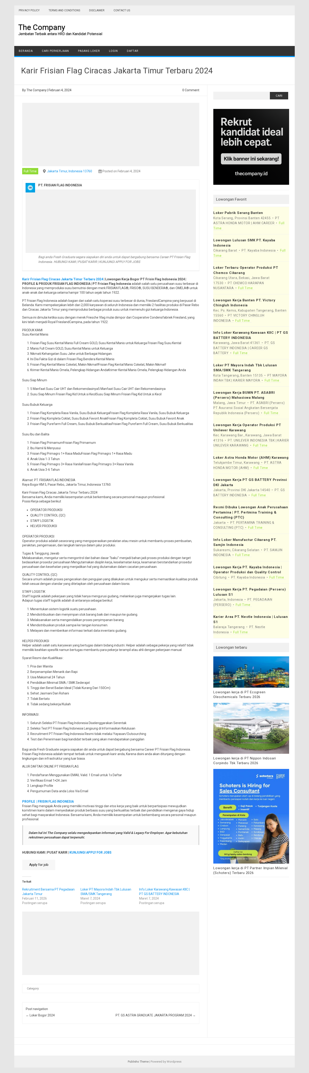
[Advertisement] (111, 134)
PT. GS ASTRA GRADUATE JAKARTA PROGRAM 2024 (156, 1015)
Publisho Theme (138, 1061)
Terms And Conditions (64, 10)
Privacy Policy (29, 10)
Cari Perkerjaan (55, 51)
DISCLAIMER (97, 10)
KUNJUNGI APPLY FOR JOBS (90, 852)
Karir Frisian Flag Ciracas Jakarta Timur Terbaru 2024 (62, 279)
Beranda (26, 51)
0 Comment (190, 90)
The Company (41, 27)
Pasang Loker (89, 51)
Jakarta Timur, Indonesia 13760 (69, 171)
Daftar (132, 51)
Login (113, 51)
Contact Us (122, 10)
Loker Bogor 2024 (40, 1015)
